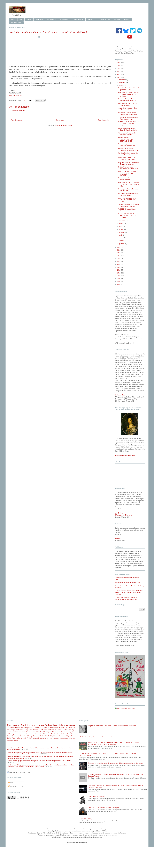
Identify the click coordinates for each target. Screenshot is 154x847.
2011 (119, 273)
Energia (30, 736)
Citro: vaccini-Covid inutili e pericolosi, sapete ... (127, 134)
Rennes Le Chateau (13, 736)
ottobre (121, 85)
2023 (119, 71)
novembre (122, 82)
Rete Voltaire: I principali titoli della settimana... (127, 104)
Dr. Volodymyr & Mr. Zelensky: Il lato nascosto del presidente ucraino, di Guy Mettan (115, 763)
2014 (119, 264)
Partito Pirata (27, 738)
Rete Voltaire (64, 19)
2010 (119, 276)
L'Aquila (55, 736)
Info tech (53, 730)
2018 (119, 253)
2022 (119, 74)
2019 (119, 250)
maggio (121, 232)
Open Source (71, 734)
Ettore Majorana (61, 732)
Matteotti (127, 19)
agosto (121, 223)
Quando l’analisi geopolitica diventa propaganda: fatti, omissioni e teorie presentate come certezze (39, 761)
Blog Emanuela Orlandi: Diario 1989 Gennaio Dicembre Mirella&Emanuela (112, 726)
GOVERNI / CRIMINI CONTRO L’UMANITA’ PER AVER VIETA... (128, 94)
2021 (119, 77)
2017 (119, 256)
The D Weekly (51, 19)
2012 (119, 270)
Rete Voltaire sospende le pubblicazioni (127, 582)
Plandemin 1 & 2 (105, 19)
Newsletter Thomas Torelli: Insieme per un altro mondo (128, 113)
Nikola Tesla (19, 728)
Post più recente (16, 120)
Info (33, 725)
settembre (122, 221)
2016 (119, 259)
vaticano (10, 728)
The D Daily (39, 19)
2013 (119, 267)
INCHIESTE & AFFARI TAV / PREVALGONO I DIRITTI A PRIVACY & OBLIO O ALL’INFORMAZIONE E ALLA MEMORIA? (114, 743)
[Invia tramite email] (36, 100)
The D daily (49, 736)
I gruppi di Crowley (86, 819)
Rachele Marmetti (15, 92)
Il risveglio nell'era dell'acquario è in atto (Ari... (128, 190)
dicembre (122, 80)
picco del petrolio (19, 734)
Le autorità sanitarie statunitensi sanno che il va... (128, 179)
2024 (119, 68)
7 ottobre (64, 734)
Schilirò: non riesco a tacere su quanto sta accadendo (128, 205)
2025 (119, 66)
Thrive (20, 738)
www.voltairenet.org (15, 95)
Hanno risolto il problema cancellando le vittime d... (127, 99)
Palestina (15, 738)
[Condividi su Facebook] (42, 100)
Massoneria (46, 730)
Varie (74, 738)
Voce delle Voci (70, 728)
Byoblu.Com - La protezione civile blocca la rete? (96, 737)
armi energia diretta (13, 730)
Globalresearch (16, 732)
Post (11, 783)
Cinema (37, 734)
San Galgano (14, 740)
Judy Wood (71, 732)
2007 (119, 284)
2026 (119, 63)
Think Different (33, 730)
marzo (121, 238)
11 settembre (53, 728)
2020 (119, 247)
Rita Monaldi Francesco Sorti (40, 738)
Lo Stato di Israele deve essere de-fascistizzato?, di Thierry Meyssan (126, 598)
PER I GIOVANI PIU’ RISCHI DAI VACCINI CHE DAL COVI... (128, 200)
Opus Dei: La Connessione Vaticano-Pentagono (103, 808)
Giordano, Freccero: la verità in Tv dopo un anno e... (128, 163)
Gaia (21, 19)
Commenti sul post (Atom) (63, 125)
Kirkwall (29, 19)
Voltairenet (62, 736)
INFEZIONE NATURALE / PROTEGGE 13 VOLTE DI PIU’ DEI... (128, 215)
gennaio (121, 244)
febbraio (122, 241)
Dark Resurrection (54, 738)
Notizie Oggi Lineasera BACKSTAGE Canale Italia (128, 168)
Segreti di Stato (31, 728)
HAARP (42, 732)
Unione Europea (16, 23)
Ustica (32, 734)
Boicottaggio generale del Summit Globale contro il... (128, 129)
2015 (119, 261)
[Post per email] (30, 100)
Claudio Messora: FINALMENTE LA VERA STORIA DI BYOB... (127, 139)
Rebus (54, 732)
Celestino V (24, 736)
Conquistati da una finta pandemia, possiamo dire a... (128, 149)
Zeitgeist (68, 736)
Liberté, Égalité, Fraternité (96, 796)
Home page (60, 120)
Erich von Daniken (39, 736)
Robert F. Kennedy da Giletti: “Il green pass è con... (128, 89)
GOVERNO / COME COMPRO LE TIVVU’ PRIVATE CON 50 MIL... (128, 184)
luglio (121, 226)
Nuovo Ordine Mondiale (50, 725)
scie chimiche (26, 732)
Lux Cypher (69, 738)
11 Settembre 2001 (77, 19)
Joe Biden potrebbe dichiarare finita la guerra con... (128, 118)
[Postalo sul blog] (38, 100)
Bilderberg (10, 734)
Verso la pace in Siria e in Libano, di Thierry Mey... (127, 158)
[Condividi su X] (40, 100)
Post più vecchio (103, 120)
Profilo (13, 19)
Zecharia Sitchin (62, 730)
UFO (40, 730)
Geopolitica (63, 738)
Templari (48, 732)
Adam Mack (50, 734)
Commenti (13, 786)
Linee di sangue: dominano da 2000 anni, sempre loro (128, 145)
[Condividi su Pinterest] (44, 100)
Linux (34, 732)
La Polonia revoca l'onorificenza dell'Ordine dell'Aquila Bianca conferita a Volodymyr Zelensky (129, 592)
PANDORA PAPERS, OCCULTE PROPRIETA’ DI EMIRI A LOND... (128, 123)
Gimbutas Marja (120, 395)
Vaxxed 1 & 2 (92, 19)
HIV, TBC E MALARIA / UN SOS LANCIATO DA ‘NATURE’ (127, 173)
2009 (119, 278)
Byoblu (61, 728)
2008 (119, 281)
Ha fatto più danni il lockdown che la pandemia (128, 194)
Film (37, 732)
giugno (121, 229)
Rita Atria (43, 734)
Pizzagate (117, 19)
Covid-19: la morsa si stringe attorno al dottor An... (127, 109)
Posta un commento (18, 111)
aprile (121, 235)
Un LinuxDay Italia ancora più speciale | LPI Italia (128, 154)
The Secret (57, 734)
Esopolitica (42, 728)
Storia (28, 734)
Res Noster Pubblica (18, 725)
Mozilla (9, 740)
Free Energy (24, 730)
